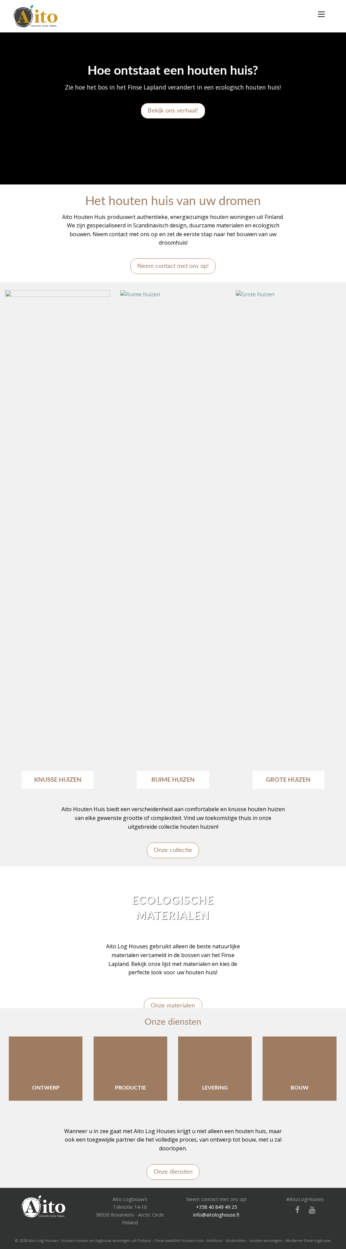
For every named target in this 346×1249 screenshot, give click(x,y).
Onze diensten (173, 1172)
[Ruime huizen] (172, 543)
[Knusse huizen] (57, 543)
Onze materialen (173, 1005)
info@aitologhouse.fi (216, 1214)
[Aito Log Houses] (43, 1205)
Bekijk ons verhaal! (173, 111)
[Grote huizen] (288, 543)
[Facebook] (295, 1210)
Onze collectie (173, 850)
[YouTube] (309, 1210)
